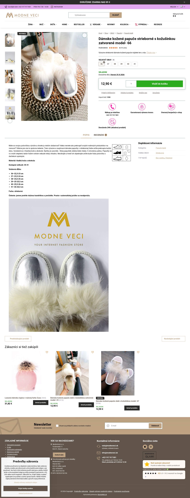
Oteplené (168, 158)
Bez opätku (160, 158)
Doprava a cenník (13, 452)
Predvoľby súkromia (81, 491)
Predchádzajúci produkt (19, 339)
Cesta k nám (59, 455)
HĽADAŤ (115, 15)
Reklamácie (11, 456)
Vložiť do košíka (160, 83)
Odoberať (155, 426)
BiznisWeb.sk (102, 494)
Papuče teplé (161, 148)
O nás (9, 447)
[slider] (113, 48)
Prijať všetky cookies (25, 488)
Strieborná (160, 153)
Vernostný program (13, 445)
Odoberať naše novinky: (43, 428)
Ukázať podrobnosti (25, 493)
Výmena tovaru (12, 454)
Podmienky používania (121, 491)
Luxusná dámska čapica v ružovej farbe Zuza (23, 398)
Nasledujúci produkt (172, 339)
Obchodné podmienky (14, 450)
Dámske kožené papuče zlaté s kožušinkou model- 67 (117, 401)
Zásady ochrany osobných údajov (100, 491)
